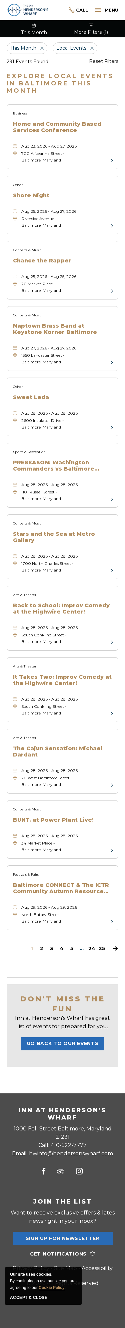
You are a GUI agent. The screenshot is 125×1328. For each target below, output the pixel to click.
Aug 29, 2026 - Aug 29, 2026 (49, 907)
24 (91, 948)
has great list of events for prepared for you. (62, 1022)
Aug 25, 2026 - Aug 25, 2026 (48, 276)
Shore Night (31, 195)
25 (101, 948)
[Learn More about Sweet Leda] (111, 427)
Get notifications (58, 1254)
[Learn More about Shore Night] (111, 225)
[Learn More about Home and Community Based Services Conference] (111, 160)
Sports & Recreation (29, 452)
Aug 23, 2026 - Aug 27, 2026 (49, 146)
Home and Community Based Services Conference (57, 127)
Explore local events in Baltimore (60, 83)
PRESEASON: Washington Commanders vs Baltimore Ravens (53, 465)
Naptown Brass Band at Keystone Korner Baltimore (55, 329)
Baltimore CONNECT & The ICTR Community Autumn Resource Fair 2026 (61, 888)
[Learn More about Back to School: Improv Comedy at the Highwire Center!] (111, 641)
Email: (62, 1153)
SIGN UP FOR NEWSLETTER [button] (62, 1240)
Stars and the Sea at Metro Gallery (54, 537)
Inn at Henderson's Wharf (62, 1114)
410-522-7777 (78, 10)
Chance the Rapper (42, 260)
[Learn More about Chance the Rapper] (111, 290)
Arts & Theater (24, 595)
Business (20, 113)
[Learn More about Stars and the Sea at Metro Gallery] (111, 570)
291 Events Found (27, 62)
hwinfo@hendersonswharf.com (71, 1153)
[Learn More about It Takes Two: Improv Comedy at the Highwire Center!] (111, 713)
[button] (62, 1043)
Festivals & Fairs (26, 874)
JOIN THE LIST (62, 1201)
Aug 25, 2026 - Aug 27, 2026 (48, 211)
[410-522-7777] (68, 10)
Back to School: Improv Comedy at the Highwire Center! (61, 608)
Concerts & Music (27, 250)
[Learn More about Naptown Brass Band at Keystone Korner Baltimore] (111, 362)
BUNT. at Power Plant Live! (53, 820)
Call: (62, 1145)
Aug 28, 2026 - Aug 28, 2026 (49, 413)
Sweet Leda (31, 397)
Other (18, 185)
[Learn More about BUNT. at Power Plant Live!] (111, 850)
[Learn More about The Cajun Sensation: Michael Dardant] (111, 784)
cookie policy (52, 1287)
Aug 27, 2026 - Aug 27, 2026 (48, 347)
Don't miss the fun (62, 1003)
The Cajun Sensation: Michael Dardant (57, 751)
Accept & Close (28, 1297)
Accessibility (97, 1268)
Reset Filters (103, 61)
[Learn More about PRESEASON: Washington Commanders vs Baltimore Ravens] (111, 498)
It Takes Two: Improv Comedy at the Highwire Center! (62, 680)
